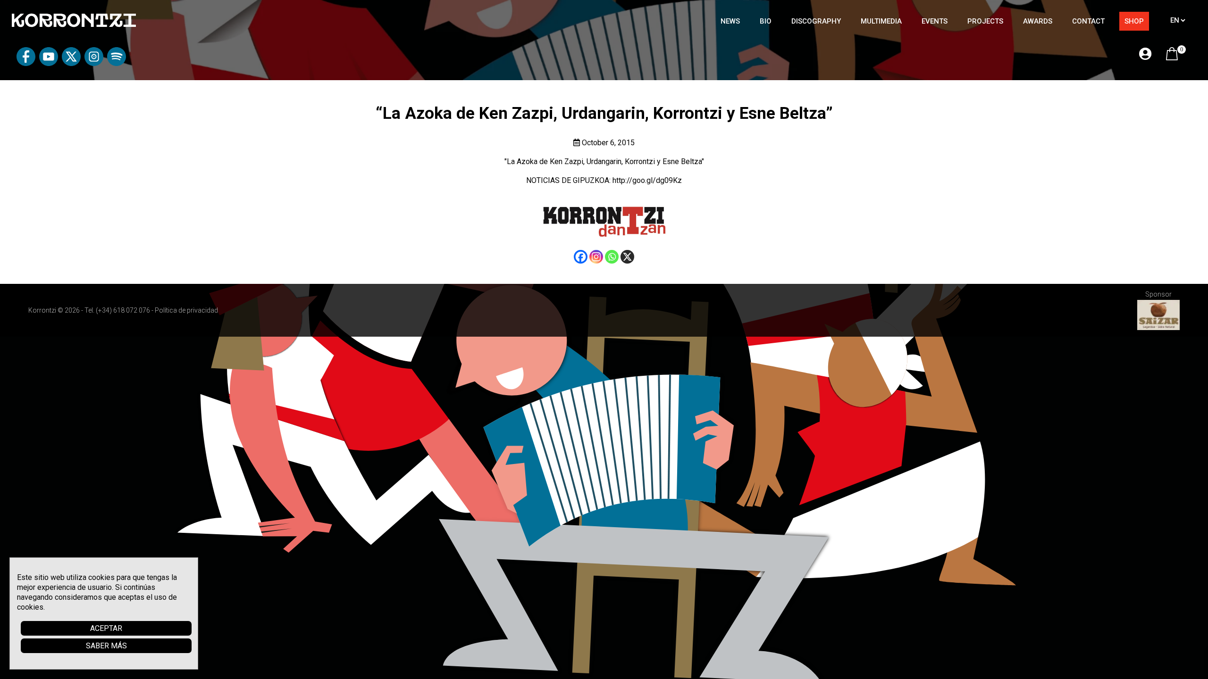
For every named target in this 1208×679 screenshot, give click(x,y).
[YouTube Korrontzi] (48, 63)
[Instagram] (596, 257)
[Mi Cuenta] (1145, 54)
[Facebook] (580, 257)
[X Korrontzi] (71, 63)
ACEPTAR (106, 628)
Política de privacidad (186, 310)
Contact (1088, 21)
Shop (1134, 21)
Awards (1037, 21)
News (730, 21)
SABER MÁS (106, 645)
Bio (766, 21)
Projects (985, 21)
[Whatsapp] (612, 257)
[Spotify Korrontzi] (116, 63)
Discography (816, 21)
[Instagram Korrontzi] (93, 63)
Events (935, 21)
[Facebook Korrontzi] (26, 63)
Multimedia (881, 21)
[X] (627, 257)
